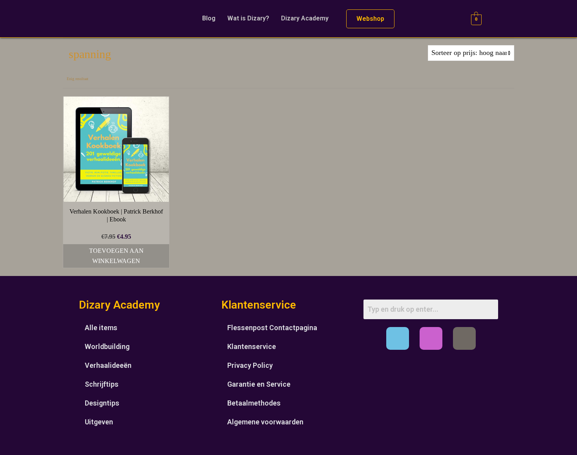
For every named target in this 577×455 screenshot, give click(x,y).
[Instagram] (431, 338)
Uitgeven (99, 422)
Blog (208, 18)
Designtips (102, 403)
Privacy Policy (250, 365)
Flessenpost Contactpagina (272, 327)
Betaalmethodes (254, 403)
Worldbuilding (107, 346)
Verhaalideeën (108, 365)
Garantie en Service (258, 384)
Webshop (370, 18)
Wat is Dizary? (248, 18)
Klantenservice (251, 346)
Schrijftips (102, 384)
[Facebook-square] (397, 338)
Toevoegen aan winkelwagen (116, 255)
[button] (306, 18)
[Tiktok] (464, 338)
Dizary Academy (305, 18)
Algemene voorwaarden (265, 422)
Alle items (101, 327)
